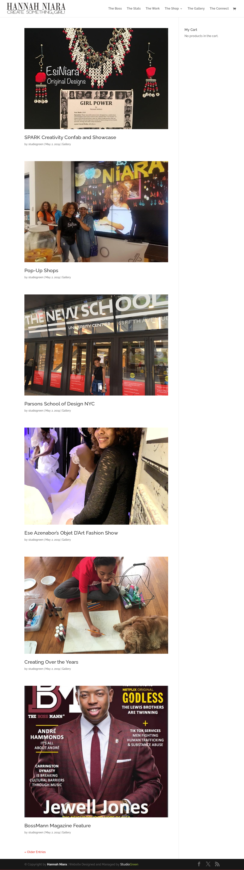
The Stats (134, 8)
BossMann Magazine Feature (57, 825)
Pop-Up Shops (41, 270)
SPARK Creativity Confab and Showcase (70, 137)
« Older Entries (35, 852)
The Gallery (196, 8)
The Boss (115, 8)
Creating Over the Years (51, 662)
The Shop (172, 8)
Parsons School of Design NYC (59, 404)
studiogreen (35, 144)
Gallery (66, 144)
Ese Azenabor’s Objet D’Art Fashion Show (71, 533)
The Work (153, 8)
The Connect (219, 8)
